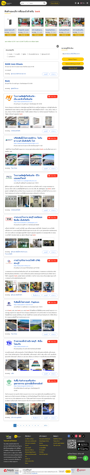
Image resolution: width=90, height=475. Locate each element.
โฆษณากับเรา (56, 441)
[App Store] (81, 444)
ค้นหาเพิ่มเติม (54, 3)
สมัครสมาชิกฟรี (73, 68)
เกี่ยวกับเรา (28, 436)
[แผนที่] (45, 74)
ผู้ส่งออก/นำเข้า (46, 54)
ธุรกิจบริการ (12, 56)
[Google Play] (81, 448)
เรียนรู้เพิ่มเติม (34, 473)
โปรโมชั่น (41, 452)
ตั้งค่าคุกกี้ (61, 471)
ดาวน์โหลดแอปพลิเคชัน (80, 441)
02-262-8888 (72, 457)
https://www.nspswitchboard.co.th (23, 101)
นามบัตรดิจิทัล (42, 447)
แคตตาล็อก (53, 96)
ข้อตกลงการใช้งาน (29, 450)
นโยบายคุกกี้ (28, 447)
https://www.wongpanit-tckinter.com (23, 386)
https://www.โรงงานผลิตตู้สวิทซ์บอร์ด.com (25, 181)
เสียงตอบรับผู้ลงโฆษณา (30, 452)
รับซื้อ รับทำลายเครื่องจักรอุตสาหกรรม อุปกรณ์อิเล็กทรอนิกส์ (28, 382)
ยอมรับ (68, 471)
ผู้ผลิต (24, 54)
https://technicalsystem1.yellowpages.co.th (25, 222)
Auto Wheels (14, 64)
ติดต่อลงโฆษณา (72, 59)
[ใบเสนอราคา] (75, 3)
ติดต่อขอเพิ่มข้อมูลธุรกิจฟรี (73, 64)
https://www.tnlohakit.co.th (21, 346)
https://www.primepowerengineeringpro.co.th (26, 143)
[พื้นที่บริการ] (36, 295)
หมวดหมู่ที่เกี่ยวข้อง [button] (67, 48)
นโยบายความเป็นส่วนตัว (30, 441)
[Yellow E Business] (69, 436)
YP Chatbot (42, 450)
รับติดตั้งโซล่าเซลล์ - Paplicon (26, 302)
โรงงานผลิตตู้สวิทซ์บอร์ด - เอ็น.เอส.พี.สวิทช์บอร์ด (25, 97)
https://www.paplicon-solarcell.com (23, 304)
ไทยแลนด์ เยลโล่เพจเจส (10, 441)
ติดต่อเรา (55, 436)
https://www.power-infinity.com (22, 265)
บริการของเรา (43, 436)
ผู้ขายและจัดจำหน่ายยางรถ (18, 74)
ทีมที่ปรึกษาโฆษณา (57, 438)
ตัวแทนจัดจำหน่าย (34, 54)
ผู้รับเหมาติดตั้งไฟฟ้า (16, 295)
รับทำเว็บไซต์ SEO (43, 454)
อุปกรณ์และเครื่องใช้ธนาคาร (72, 53)
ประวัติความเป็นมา (29, 438)
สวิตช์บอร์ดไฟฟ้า (15, 131)
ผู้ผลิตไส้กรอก (14, 88)
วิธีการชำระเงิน (56, 445)
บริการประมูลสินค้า (16, 417)
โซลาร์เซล (14, 168)
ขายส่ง (10, 54)
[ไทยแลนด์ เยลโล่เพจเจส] (72, 436)
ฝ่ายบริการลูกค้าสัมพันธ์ (58, 443)
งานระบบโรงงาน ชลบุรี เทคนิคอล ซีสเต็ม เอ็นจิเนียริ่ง (28, 218)
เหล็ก (12, 373)
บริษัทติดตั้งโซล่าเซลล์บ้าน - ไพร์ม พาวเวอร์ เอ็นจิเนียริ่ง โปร (28, 139)
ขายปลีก (17, 54)
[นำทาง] (53, 74)
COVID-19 (27, 458)
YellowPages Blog (43, 445)
